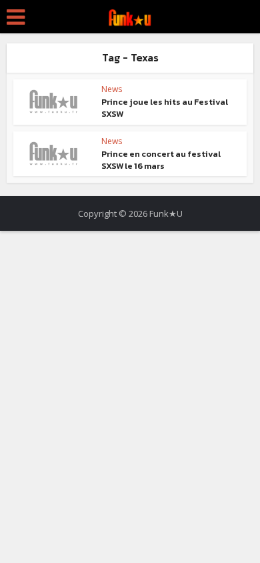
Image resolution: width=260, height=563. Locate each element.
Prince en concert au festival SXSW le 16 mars (161, 159)
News (111, 89)
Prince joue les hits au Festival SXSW (164, 107)
